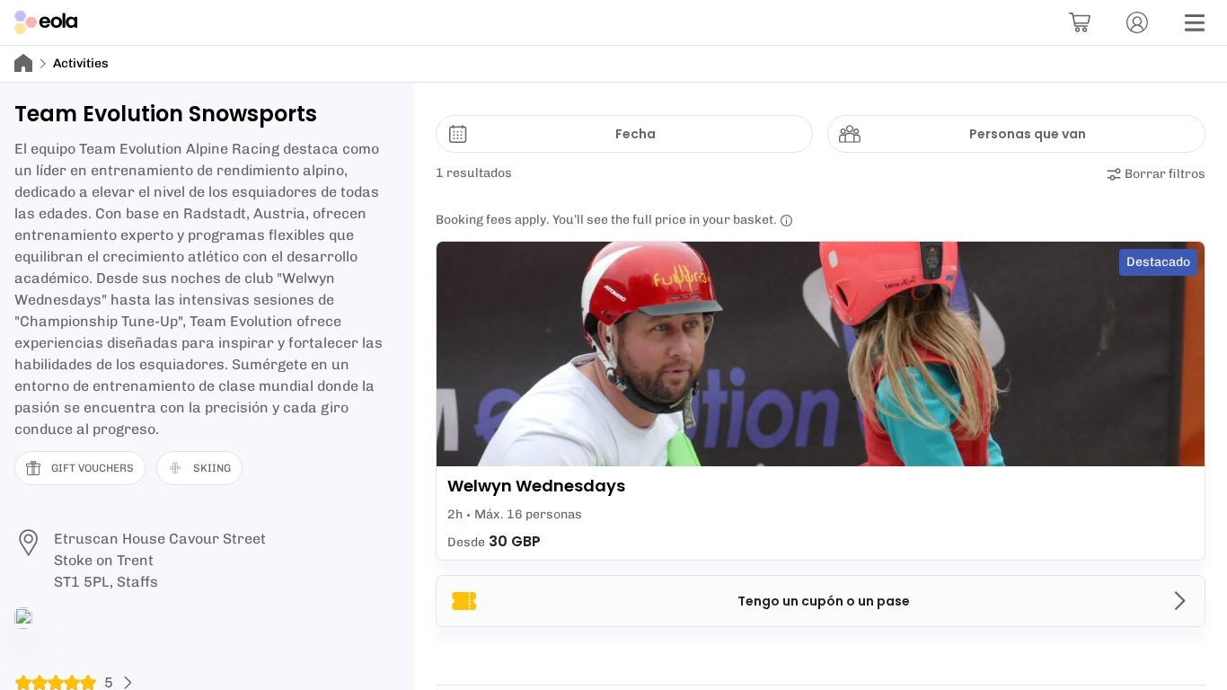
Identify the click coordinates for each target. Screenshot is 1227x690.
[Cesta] (1080, 22)
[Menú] (1195, 22)
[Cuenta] (1137, 22)
